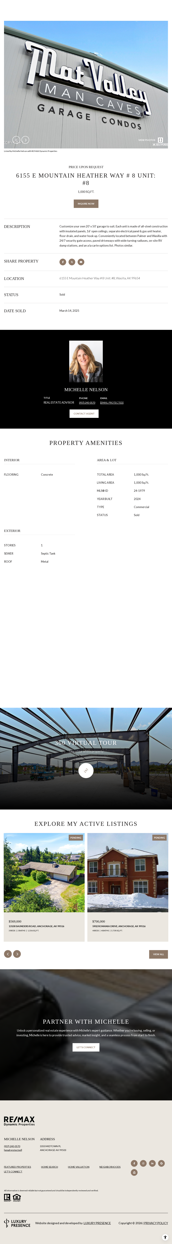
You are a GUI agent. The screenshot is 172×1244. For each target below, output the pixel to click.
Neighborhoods (110, 1166)
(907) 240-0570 (87, 402)
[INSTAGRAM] (143, 1163)
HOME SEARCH (49, 1166)
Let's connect (13, 1171)
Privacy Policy (156, 1223)
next (25, 140)
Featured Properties (17, 1166)
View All (158, 954)
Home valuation (78, 1166)
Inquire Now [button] (86, 203)
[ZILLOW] (134, 1172)
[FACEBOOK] (134, 1163)
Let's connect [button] (86, 1047)
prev (16, 140)
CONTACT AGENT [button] (84, 413)
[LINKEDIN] (152, 1163)
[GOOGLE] (161, 1163)
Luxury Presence (97, 1223)
